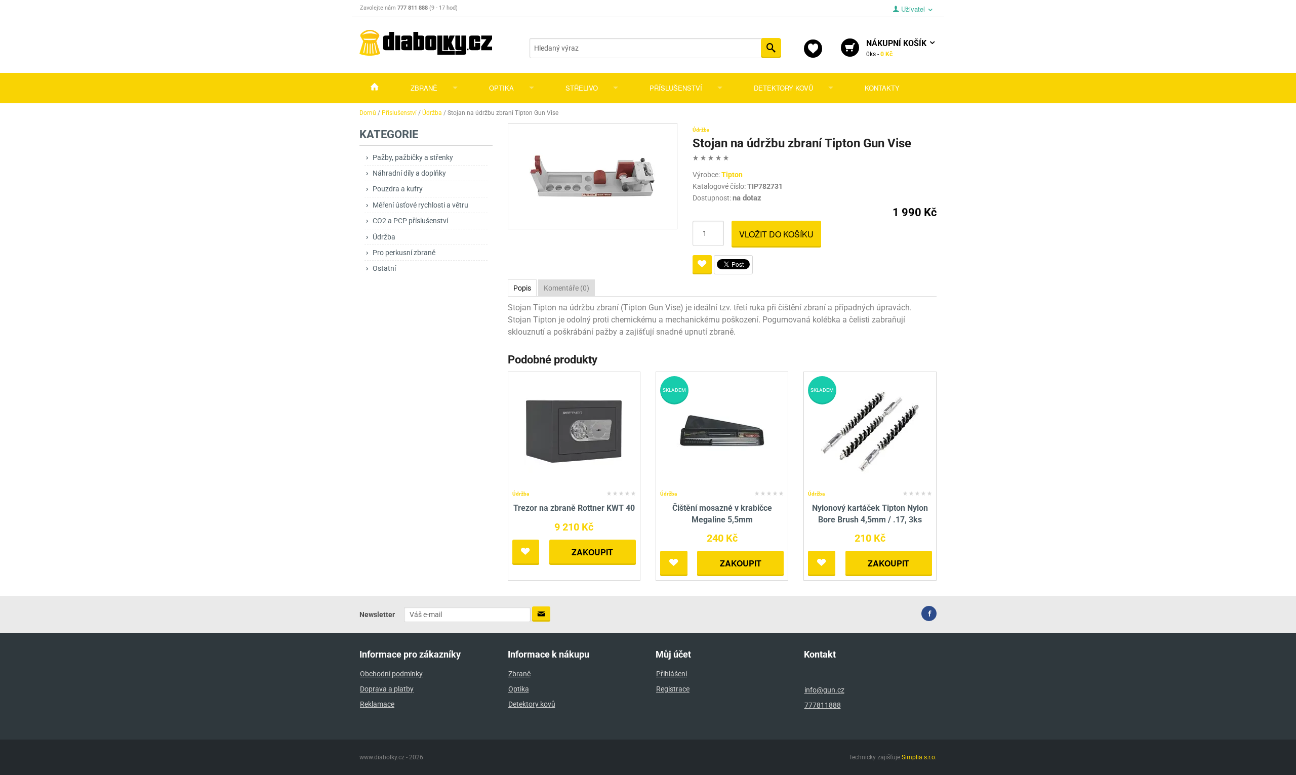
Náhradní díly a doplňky (409, 173)
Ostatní (384, 268)
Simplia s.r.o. (919, 757)
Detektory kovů (783, 88)
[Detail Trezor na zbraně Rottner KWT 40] (573, 431)
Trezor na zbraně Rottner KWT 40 (574, 508)
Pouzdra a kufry (398, 189)
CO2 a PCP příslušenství (410, 221)
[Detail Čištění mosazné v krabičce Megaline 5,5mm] (722, 431)
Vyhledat (771, 48)
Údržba (384, 237)
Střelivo (581, 88)
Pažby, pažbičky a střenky (413, 157)
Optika (501, 88)
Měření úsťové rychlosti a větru (420, 205)
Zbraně (424, 88)
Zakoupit (592, 552)
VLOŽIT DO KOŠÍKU (776, 234)
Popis (522, 288)
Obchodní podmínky (391, 674)
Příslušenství (676, 88)
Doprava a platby (387, 689)
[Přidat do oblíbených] (702, 264)
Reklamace (377, 704)
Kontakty (882, 88)
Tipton (732, 175)
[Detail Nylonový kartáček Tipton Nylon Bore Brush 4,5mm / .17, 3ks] (870, 431)
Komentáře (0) (566, 288)
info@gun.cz (824, 690)
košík (897, 48)
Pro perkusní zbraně (404, 253)
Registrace (673, 689)
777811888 (822, 705)
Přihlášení (671, 674)
